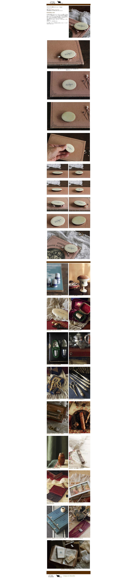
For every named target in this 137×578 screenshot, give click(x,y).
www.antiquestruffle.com (71, 573)
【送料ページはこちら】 (55, 9)
